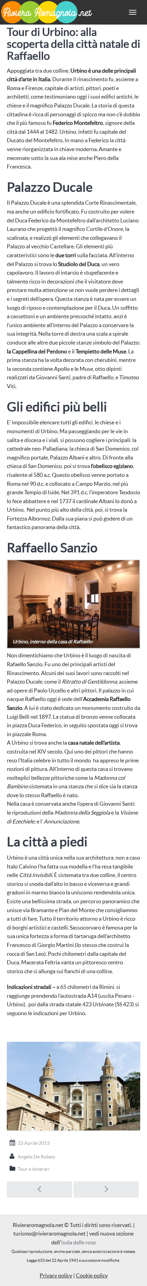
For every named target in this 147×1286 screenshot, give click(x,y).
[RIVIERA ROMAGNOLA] (46, 12)
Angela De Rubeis (36, 1156)
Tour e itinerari (34, 1169)
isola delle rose (78, 1242)
